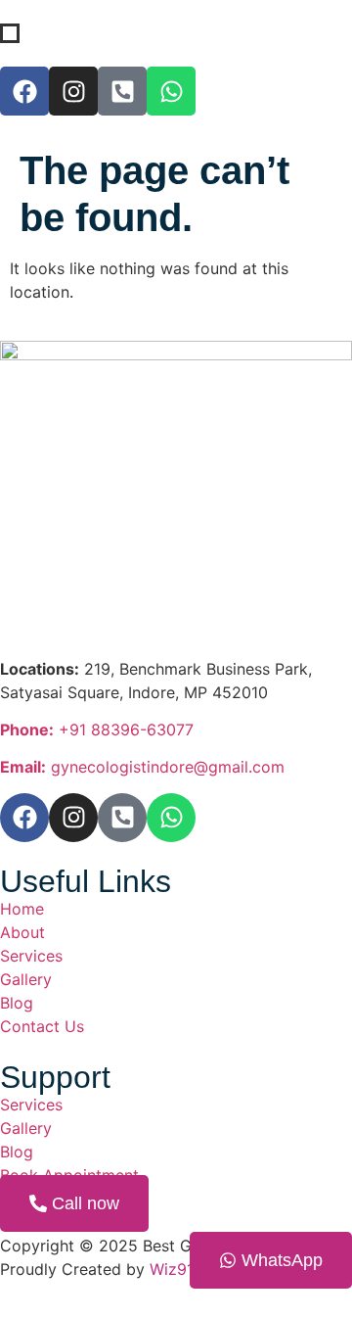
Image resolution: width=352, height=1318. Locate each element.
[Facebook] (24, 817)
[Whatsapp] (171, 91)
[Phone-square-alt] (122, 91)
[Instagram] (73, 817)
